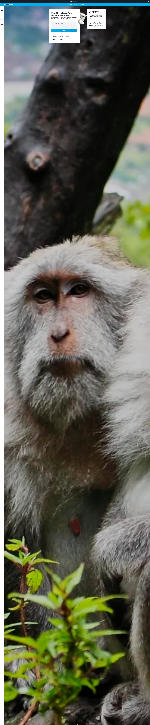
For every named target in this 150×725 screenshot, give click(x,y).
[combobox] (55, 20)
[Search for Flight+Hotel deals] (2, 15)
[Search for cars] (2, 13)
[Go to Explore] (2, 18)
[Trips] (2, 21)
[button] (148, 1)
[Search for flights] (2, 8)
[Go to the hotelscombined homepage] (8, 4)
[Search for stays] (2, 10)
